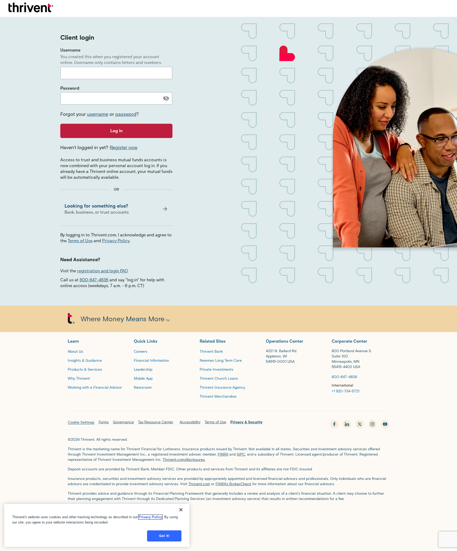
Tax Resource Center (155, 422)
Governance (123, 422)
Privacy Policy (115, 240)
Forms (104, 422)
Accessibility (190, 422)
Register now (123, 147)
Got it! (164, 536)
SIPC (241, 454)
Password (69, 88)
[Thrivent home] (30, 8)
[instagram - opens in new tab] (372, 424)
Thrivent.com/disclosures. (184, 459)
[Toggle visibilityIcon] (166, 98)
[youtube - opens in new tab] (385, 424)
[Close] (181, 510)
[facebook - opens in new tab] (334, 424)
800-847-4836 (94, 279)
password (125, 114)
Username (70, 50)
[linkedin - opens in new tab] (347, 424)
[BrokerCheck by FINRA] (228, 513)
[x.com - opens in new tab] (360, 424)
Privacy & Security (246, 422)
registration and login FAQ (102, 270)
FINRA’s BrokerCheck (233, 484)
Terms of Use (80, 240)
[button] (116, 209)
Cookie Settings (81, 422)
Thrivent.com (199, 484)
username (97, 114)
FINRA (223, 454)
